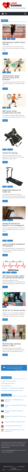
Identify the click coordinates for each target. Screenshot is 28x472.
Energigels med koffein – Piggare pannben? (15, 421)
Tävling (4, 38)
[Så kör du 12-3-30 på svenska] (14, 299)
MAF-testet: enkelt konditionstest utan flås (11, 112)
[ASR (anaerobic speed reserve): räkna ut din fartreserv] (14, 65)
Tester (9, 38)
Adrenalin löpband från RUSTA (8, 383)
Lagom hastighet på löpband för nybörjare (13, 245)
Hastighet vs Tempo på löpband (8, 381)
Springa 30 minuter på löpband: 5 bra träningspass (13, 224)
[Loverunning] (2, 13)
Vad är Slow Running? (6, 385)
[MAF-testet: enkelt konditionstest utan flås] (14, 100)
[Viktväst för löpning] (14, 137)
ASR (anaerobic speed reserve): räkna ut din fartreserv (10, 77)
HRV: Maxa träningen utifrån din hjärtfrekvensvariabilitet (13, 277)
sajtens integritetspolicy (10, 450)
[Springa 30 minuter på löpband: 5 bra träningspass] (14, 212)
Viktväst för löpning (9, 153)
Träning (13, 38)
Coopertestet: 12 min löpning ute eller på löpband (12, 388)
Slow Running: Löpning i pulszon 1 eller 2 (11, 345)
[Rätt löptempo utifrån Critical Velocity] (14, 31)
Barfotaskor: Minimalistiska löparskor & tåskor (11, 390)
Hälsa (4, 272)
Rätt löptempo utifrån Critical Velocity (13, 43)
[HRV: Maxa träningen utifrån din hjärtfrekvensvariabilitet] (14, 266)
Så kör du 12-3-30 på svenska (13, 310)
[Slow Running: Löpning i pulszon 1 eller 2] (14, 332)
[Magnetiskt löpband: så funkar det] (14, 176)
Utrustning (10, 149)
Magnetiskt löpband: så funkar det (11, 191)
